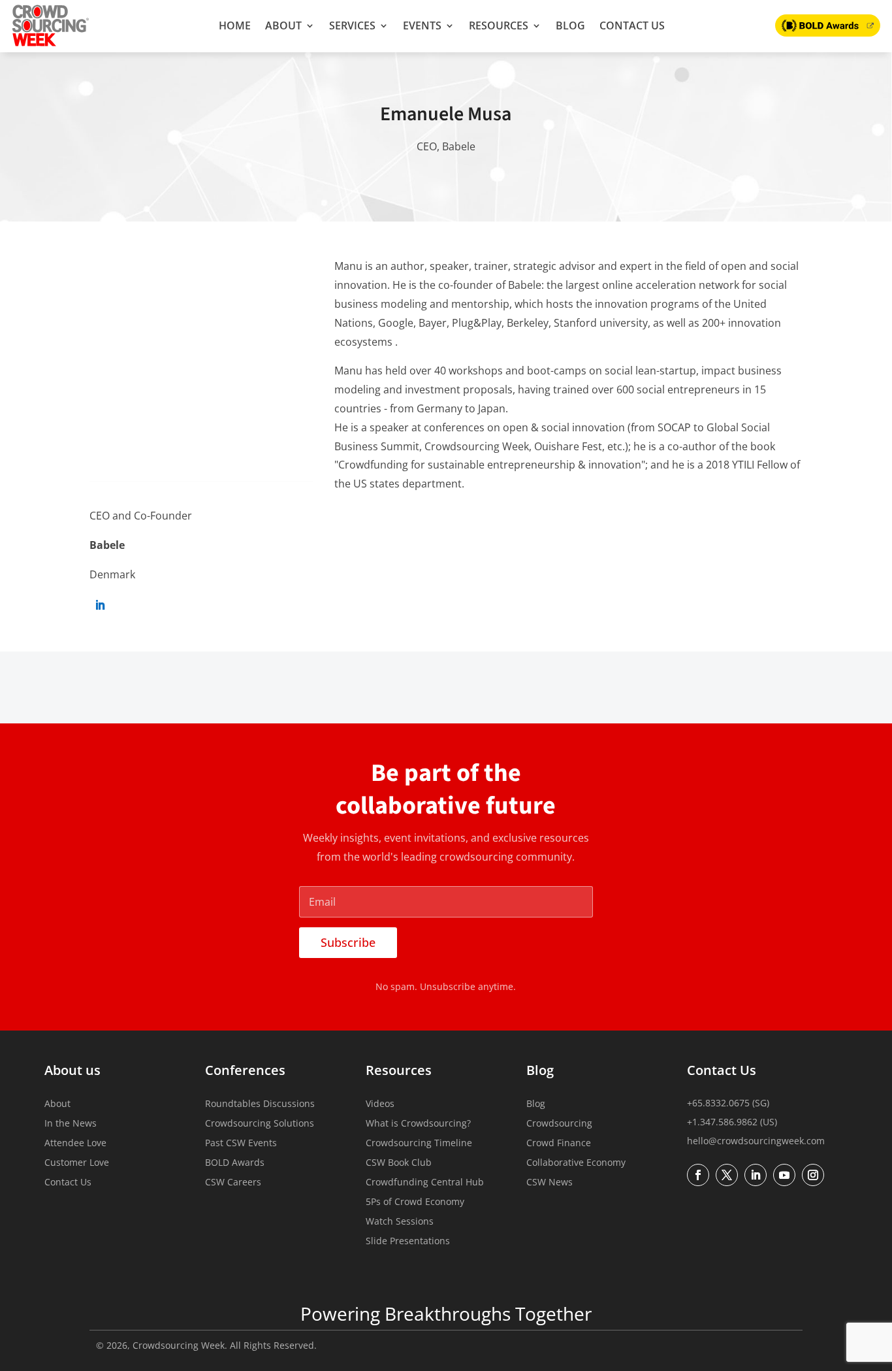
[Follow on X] (727, 1175)
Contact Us (632, 25)
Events (422, 25)
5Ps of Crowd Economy (415, 1202)
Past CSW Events (241, 1143)
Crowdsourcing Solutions (259, 1124)
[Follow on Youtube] (784, 1175)
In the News (70, 1124)
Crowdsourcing (559, 1124)
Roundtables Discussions (260, 1104)
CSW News (549, 1183)
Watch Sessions (400, 1222)
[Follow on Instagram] (813, 1175)
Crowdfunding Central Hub (425, 1183)
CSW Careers (233, 1183)
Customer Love (76, 1163)
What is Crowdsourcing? (418, 1124)
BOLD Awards (234, 1163)
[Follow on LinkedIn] (99, 605)
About (283, 25)
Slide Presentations (408, 1241)
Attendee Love (75, 1143)
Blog (570, 25)
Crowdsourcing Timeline (419, 1143)
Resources (498, 25)
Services (352, 25)
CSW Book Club (399, 1163)
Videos (380, 1104)
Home (235, 25)
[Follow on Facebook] (698, 1175)
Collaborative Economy (576, 1163)
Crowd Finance (558, 1143)
